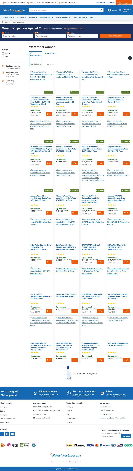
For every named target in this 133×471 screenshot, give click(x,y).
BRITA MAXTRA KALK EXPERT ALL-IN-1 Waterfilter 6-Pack (117, 247)
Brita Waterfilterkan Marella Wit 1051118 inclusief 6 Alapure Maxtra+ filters (64, 346)
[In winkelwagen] (49, 114)
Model (72, 33)
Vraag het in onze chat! (73, 29)
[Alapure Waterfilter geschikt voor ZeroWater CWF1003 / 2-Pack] (118, 131)
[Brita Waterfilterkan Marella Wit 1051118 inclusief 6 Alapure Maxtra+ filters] (67, 328)
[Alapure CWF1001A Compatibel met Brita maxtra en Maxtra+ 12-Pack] (67, 82)
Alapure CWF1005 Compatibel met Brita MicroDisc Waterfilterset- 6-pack (92, 101)
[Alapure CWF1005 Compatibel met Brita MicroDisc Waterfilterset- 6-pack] (93, 82)
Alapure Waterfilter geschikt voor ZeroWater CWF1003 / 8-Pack (40, 198)
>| (70, 378)
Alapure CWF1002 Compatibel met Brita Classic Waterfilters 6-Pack (117, 199)
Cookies (80, 462)
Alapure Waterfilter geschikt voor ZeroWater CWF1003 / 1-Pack (92, 149)
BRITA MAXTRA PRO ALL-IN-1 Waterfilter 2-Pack (66, 295)
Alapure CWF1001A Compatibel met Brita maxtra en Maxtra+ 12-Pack (65, 101)
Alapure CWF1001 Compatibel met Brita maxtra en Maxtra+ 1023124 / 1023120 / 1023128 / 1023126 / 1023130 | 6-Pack (90, 199)
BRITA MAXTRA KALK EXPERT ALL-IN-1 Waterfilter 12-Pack (91, 247)
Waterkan (8, 22)
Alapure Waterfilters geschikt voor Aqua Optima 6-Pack (116, 100)
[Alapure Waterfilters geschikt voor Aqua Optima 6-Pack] (118, 82)
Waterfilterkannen (18, 22)
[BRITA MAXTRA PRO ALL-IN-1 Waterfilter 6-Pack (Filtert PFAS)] (93, 278)
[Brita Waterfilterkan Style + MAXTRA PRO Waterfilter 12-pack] (41, 229)
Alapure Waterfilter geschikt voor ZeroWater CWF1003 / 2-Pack (118, 149)
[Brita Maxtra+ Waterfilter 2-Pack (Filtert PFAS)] (118, 328)
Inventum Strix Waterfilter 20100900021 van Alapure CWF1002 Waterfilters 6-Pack (41, 150)
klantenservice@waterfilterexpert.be (112, 418)
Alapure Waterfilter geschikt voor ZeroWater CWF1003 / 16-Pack (66, 198)
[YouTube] (12, 434)
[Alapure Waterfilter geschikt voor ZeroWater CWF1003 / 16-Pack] (67, 180)
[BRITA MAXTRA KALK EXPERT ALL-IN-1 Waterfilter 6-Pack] (118, 229)
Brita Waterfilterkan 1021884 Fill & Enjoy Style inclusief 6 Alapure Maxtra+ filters (40, 346)
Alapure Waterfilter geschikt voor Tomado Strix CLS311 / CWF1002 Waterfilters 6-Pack (40, 101)
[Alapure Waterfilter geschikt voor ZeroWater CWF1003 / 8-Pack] (41, 180)
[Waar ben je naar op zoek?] (101, 10)
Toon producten (115, 36)
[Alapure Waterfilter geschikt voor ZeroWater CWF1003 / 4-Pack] (67, 131)
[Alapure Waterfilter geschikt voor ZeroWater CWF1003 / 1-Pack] (93, 131)
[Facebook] (2, 434)
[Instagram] (7, 434)
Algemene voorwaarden (58, 462)
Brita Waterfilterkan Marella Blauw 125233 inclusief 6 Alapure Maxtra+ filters (91, 346)
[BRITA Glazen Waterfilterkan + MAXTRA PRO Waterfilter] (41, 278)
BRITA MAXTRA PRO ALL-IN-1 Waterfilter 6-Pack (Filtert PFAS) (92, 296)
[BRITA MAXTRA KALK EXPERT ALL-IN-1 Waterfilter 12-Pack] (93, 229)
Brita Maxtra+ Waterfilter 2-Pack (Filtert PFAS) (118, 344)
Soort (7, 33)
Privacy (71, 462)
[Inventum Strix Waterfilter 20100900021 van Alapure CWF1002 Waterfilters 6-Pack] (41, 131)
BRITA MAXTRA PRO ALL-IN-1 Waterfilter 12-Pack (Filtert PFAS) (118, 296)
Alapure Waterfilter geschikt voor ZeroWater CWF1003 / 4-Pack (66, 149)
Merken (5, 49)
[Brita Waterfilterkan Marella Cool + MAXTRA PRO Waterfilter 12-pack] (67, 229)
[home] (2, 22)
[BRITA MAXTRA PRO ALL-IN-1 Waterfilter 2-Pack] (67, 278)
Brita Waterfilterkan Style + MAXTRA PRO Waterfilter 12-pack (40, 247)
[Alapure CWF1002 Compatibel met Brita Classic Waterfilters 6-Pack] (118, 180)
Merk (39, 33)
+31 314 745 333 (105, 414)
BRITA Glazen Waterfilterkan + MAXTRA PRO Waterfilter (41, 296)
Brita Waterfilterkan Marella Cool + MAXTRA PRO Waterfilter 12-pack (66, 247)
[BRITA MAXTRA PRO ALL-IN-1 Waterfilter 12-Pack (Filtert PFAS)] (118, 278)
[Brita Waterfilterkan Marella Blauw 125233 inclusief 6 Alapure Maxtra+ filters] (93, 328)
